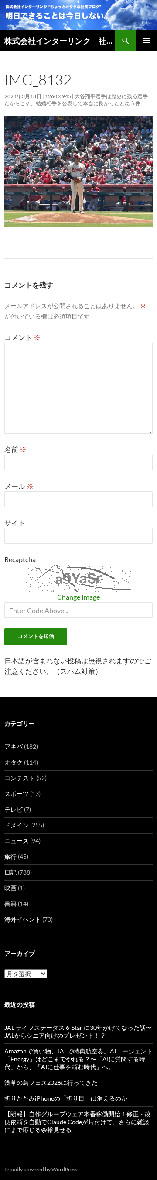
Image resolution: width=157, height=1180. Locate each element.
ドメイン (16, 825)
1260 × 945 (58, 96)
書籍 (10, 903)
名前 (15, 449)
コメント (22, 337)
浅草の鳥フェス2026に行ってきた (51, 1082)
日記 (10, 872)
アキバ (13, 746)
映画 (10, 888)
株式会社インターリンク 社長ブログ (59, 40)
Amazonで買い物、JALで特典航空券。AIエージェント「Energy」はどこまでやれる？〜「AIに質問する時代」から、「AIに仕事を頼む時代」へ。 (78, 1058)
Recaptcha (20, 559)
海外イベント (22, 919)
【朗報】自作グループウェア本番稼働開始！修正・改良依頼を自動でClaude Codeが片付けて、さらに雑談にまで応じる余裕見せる (77, 1121)
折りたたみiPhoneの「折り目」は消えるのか (65, 1098)
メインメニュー (146, 40)
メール (19, 486)
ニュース (16, 840)
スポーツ (16, 793)
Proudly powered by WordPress (40, 1169)
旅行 (10, 856)
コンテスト (19, 778)
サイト (14, 522)
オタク (13, 762)
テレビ (13, 809)
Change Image (78, 597)
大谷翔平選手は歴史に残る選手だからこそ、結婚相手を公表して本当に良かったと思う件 (76, 99)
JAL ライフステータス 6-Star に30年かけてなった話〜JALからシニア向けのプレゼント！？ (78, 1031)
